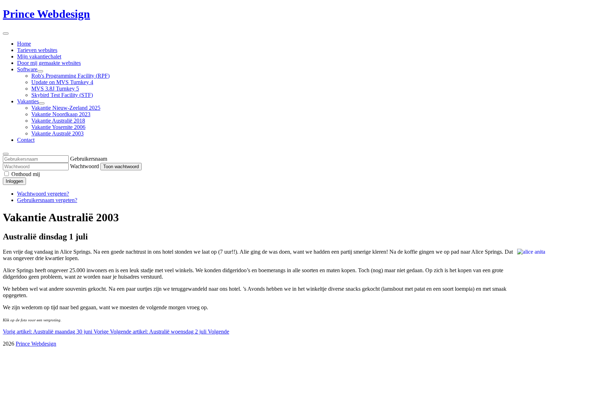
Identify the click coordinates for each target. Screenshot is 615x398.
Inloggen (14, 181)
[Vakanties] (41, 103)
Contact (26, 140)
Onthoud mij (25, 174)
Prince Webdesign (46, 13)
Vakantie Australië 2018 (58, 121)
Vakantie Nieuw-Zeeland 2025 (65, 108)
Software (27, 69)
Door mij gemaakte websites (49, 63)
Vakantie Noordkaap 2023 (60, 114)
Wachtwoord (84, 166)
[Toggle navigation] (6, 33)
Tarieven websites (37, 50)
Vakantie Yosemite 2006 (58, 127)
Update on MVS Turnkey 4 (62, 82)
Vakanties (28, 101)
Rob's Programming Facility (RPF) (70, 76)
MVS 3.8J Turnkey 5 (55, 89)
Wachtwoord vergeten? (43, 194)
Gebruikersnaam (88, 159)
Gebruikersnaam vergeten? (47, 200)
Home (24, 44)
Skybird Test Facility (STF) (62, 95)
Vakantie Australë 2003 (57, 133)
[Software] (40, 71)
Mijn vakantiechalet (39, 56)
